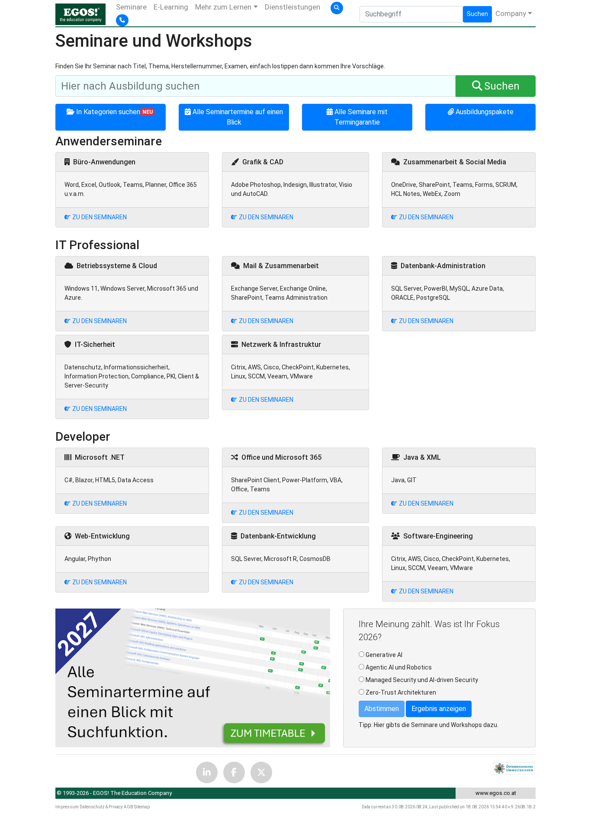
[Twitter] (261, 772)
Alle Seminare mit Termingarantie (361, 117)
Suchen (477, 13)
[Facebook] (234, 772)
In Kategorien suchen (114, 112)
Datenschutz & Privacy (101, 806)
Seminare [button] (131, 7)
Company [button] (510, 13)
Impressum (67, 806)
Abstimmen (381, 709)
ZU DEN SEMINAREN (99, 217)
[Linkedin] (207, 772)
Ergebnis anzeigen (438, 709)
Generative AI (384, 654)
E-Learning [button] (171, 7)
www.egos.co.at (495, 793)
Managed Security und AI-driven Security (422, 679)
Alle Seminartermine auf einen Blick (238, 117)
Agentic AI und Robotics (399, 667)
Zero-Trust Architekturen (401, 692)
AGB (128, 806)
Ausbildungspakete (485, 112)
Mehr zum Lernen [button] (223, 7)
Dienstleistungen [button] (292, 7)
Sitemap (142, 806)
